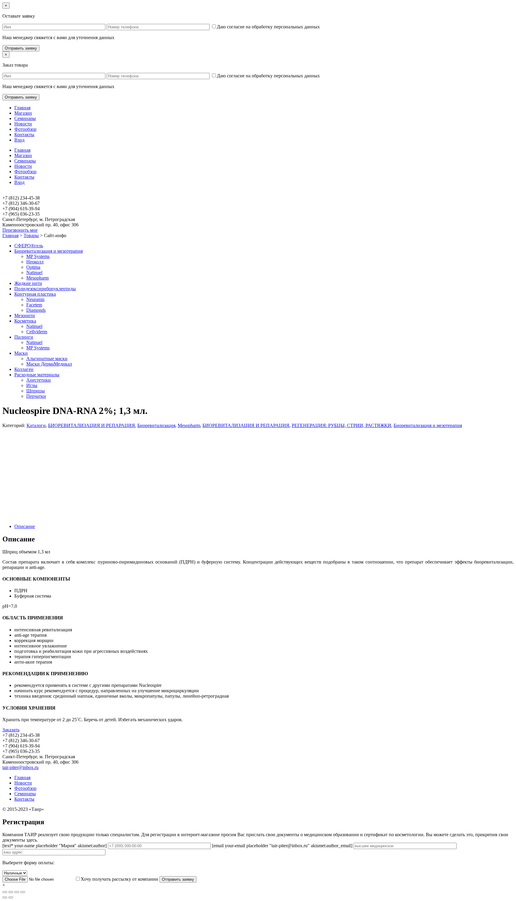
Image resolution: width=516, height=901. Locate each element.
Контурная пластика (35, 294)
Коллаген (23, 369)
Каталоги (36, 425)
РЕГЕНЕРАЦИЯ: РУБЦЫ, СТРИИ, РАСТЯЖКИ (341, 425)
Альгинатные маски (46, 358)
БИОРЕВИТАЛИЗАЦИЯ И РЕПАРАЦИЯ (91, 425)
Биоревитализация (156, 425)
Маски (21, 353)
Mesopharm (37, 277)
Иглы (31, 385)
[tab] (264, 526)
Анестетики (38, 380)
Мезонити (24, 315)
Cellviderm (36, 331)
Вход (19, 139)
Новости (23, 123)
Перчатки (36, 396)
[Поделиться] (10, 892)
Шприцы (35, 390)
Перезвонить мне (20, 230)
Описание (24, 526)
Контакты (24, 134)
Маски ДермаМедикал (49, 363)
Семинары (25, 118)
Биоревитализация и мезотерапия (48, 251)
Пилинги (23, 337)
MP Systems (38, 256)
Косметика (25, 320)
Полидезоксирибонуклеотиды (45, 288)
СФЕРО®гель (28, 245)
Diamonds (36, 310)
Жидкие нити (28, 283)
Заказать (10, 729)
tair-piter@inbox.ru (20, 767)
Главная (22, 107)
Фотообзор (25, 129)
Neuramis (35, 299)
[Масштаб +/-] (22, 892)
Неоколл (35, 261)
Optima (33, 267)
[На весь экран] (16, 892)
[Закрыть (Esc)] (4, 892)
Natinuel (34, 272)
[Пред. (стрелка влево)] (4, 897)
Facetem (34, 304)
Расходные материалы (36, 374)
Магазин (23, 113)
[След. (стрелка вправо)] (10, 897)
